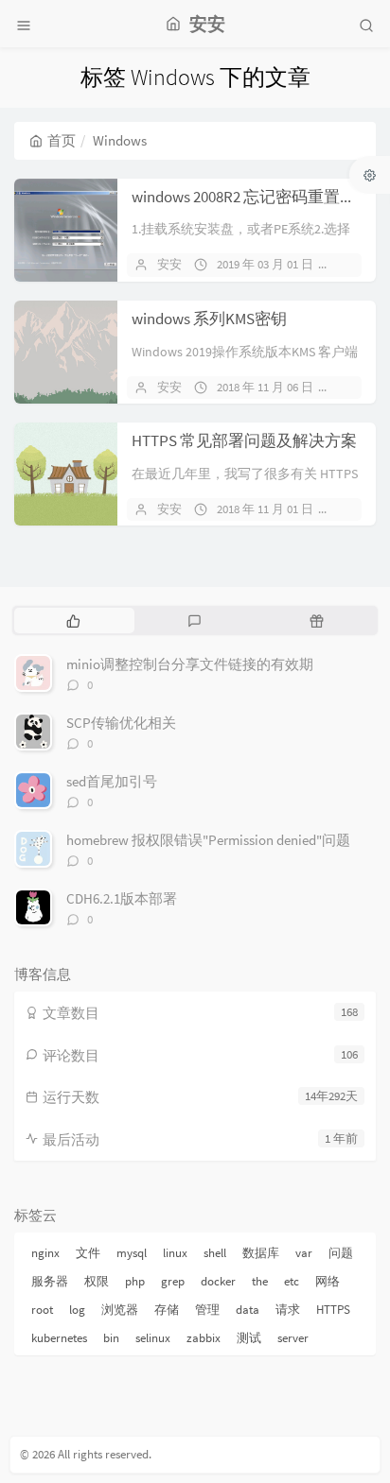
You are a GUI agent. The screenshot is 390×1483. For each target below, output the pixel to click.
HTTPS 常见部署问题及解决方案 (244, 440)
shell (215, 1253)
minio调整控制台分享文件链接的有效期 (189, 664)
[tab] (73, 620)
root (42, 1310)
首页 (61, 140)
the (260, 1281)
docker (218, 1281)
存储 (166, 1310)
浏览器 (119, 1310)
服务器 (49, 1281)
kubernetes (59, 1338)
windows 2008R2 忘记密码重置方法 (252, 196)
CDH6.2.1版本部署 (121, 898)
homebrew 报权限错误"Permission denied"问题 (208, 840)
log (77, 1310)
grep (173, 1281)
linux (175, 1253)
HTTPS (333, 1310)
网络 (327, 1281)
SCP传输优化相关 (121, 723)
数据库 (260, 1253)
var (303, 1253)
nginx (45, 1253)
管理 (207, 1310)
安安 (169, 264)
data (247, 1310)
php (135, 1281)
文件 (88, 1253)
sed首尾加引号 (111, 781)
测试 (249, 1338)
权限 (96, 1281)
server (293, 1338)
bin (111, 1338)
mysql (131, 1253)
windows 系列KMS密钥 (209, 318)
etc (291, 1281)
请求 (287, 1310)
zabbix (203, 1338)
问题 (340, 1253)
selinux (152, 1338)
